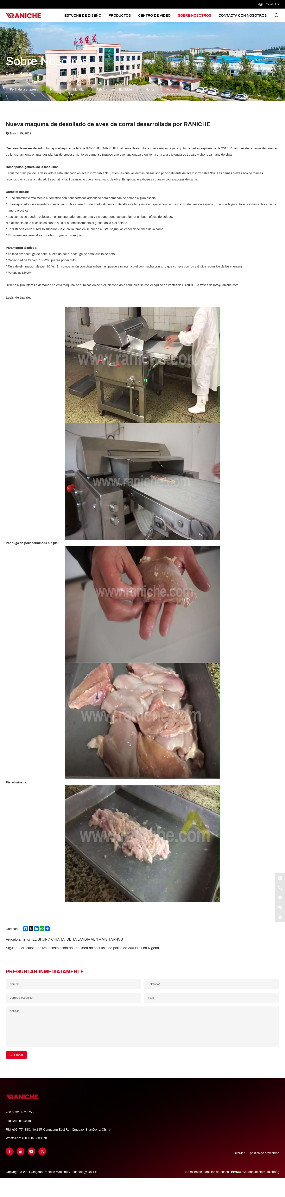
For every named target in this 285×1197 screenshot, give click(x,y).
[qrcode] (280, 907)
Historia (55, 89)
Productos (120, 15)
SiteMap (239, 1153)
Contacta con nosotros (242, 15)
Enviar (18, 1055)
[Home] (23, 15)
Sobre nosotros (194, 15)
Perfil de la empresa (24, 89)
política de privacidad (264, 1153)
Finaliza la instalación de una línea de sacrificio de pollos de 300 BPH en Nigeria (97, 947)
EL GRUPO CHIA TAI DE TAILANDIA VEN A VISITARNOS (77, 939)
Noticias (25, 73)
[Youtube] (31, 1151)
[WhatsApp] (280, 878)
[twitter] (42, 1151)
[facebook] (10, 1151)
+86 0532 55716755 (20, 1112)
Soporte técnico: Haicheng (261, 1172)
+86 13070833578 (34, 1138)
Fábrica (101, 89)
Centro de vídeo (154, 15)
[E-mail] (280, 897)
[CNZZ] (236, 1172)
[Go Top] (280, 917)
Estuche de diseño (82, 15)
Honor (150, 89)
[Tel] (280, 888)
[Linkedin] (20, 1151)
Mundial (78, 89)
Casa (10, 73)
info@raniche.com (18, 1121)
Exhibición (126, 89)
